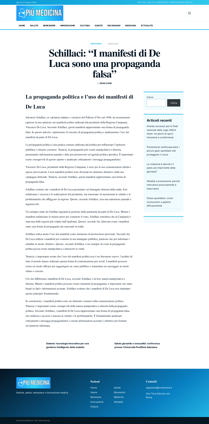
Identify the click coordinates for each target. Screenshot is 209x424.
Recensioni (113, 25)
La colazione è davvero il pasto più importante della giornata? (161, 168)
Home (22, 25)
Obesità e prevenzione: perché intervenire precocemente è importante (163, 185)
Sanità (99, 25)
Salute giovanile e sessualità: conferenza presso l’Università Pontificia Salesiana (137, 345)
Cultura (85, 25)
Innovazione (67, 25)
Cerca (150, 97)
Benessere (49, 25)
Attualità (147, 25)
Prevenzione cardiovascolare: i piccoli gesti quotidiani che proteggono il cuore (163, 151)
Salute (34, 25)
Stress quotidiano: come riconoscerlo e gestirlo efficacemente (160, 202)
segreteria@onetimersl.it (159, 387)
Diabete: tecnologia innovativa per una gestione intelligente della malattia (67, 345)
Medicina (130, 25)
